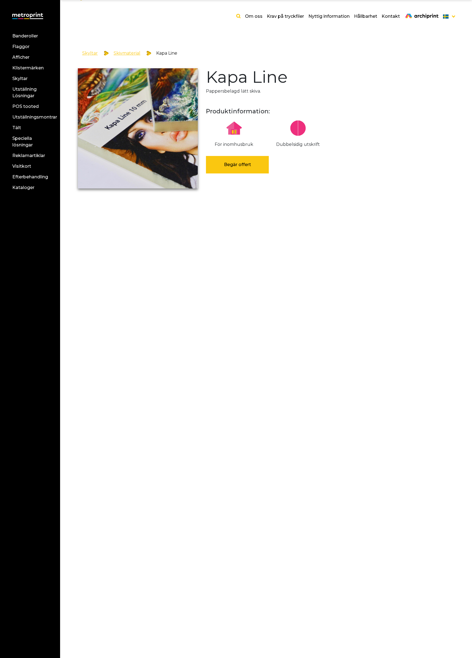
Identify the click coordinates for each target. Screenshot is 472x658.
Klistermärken (28, 67)
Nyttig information (329, 16)
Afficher (21, 57)
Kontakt (391, 16)
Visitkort (21, 166)
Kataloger (23, 187)
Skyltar (20, 78)
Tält (16, 127)
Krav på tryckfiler (285, 16)
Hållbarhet (365, 16)
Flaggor (21, 46)
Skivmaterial (127, 53)
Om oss (253, 16)
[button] (447, 16)
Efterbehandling (30, 176)
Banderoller (25, 36)
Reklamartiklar (28, 155)
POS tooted (25, 106)
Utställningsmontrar (34, 117)
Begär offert (237, 164)
